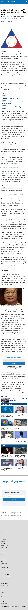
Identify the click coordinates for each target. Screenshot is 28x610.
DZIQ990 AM (4, 601)
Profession (5, 483)
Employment (22, 480)
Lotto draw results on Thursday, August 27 (11, 107)
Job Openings (4, 567)
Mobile (3, 555)
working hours (19, 483)
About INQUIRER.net (6, 574)
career (10, 480)
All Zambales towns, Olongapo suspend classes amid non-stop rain (7, 415)
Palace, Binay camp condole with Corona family (18, 399)
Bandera (3, 597)
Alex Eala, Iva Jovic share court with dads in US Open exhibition (20, 440)
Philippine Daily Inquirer (6, 18)
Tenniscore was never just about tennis (7, 439)
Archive (3, 561)
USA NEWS (4, 547)
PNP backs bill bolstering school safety (6, 428)
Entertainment (4, 535)
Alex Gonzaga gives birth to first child (20, 414)
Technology (4, 539)
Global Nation (4, 545)
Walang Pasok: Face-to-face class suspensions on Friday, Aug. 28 (11, 97)
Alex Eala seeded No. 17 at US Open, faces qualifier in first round (6, 468)
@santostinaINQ (21, 16)
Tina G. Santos (6, 16)
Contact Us (4, 563)
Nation (3, 7)
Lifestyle (3, 537)
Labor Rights (14, 481)
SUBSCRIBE (14, 499)
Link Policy (4, 581)
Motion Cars (4, 603)
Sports (3, 532)
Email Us (3, 559)
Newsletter (4, 565)
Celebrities (15, 480)
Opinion (3, 543)
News (23, 481)
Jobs (10, 481)
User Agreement (5, 579)
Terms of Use (8, 367)
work (13, 483)
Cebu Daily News (5, 599)
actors (7, 480)
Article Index (4, 585)
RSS (2, 557)
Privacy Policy (15, 368)
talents (10, 483)
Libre (2, 592)
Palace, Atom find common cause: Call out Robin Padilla (13, 102)
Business (3, 541)
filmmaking (5, 481)
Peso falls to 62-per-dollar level (20, 427)
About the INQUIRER (6, 577)
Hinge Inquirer (5, 594)
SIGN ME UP (14, 363)
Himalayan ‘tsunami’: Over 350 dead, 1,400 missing (20, 457)
